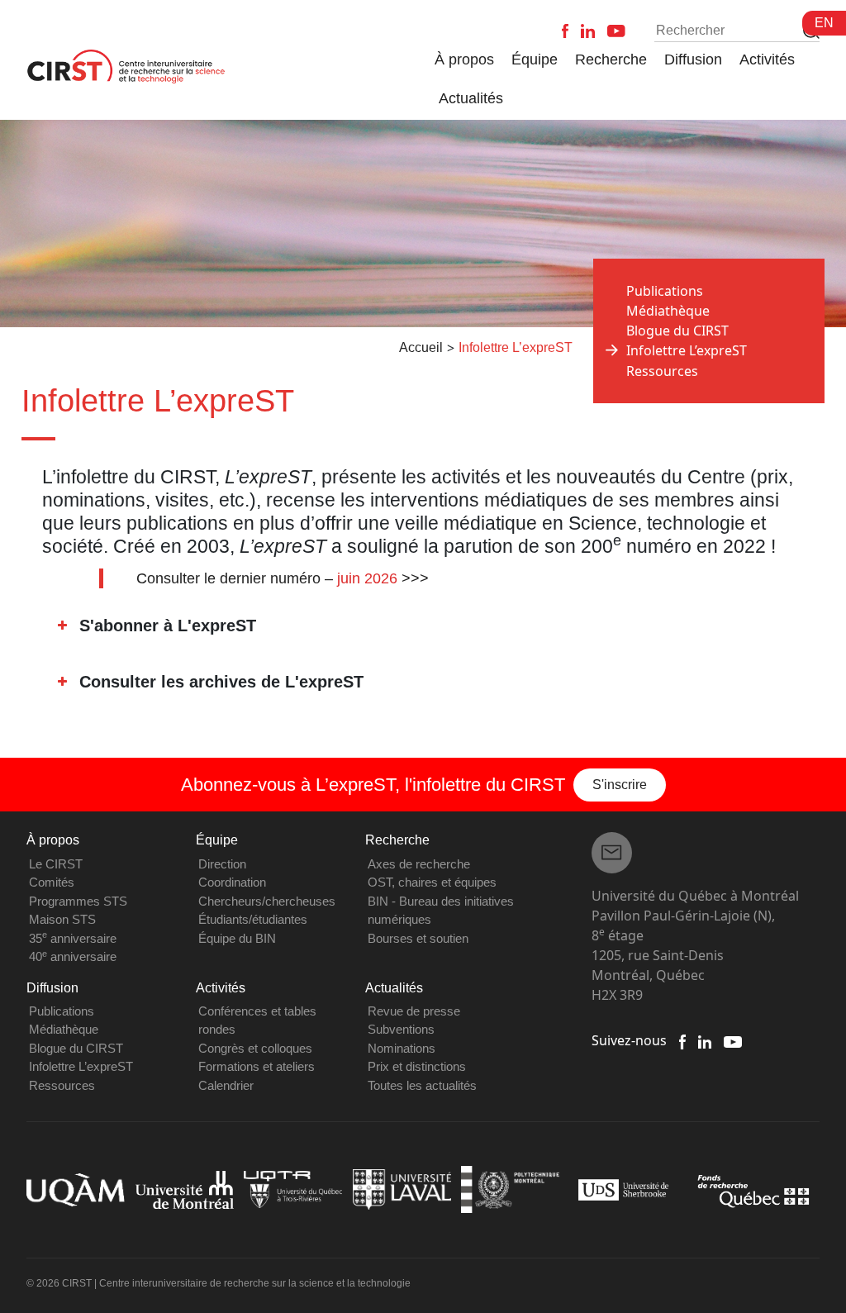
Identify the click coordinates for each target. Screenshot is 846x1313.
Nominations (401, 1048)
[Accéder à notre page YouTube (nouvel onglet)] (732, 1040)
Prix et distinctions (417, 1066)
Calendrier (226, 1085)
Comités (51, 882)
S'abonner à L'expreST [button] (167, 625)
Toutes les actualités (422, 1085)
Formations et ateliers (256, 1066)
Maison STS (62, 919)
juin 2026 (367, 578)
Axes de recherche (419, 864)
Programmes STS (78, 901)
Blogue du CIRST (677, 330)
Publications (664, 291)
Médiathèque (668, 311)
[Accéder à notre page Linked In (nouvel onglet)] (705, 1040)
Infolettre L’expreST (81, 1066)
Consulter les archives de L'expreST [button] (221, 682)
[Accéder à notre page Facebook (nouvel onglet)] (682, 1040)
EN (824, 23)
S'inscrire (619, 785)
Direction (222, 864)
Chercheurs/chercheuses (266, 901)
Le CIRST (56, 864)
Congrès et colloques (255, 1048)
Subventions (401, 1029)
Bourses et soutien (418, 938)
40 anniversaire (72, 956)
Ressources (662, 371)
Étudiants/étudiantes (252, 919)
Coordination (232, 882)
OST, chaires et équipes (432, 882)
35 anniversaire (72, 938)
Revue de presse (414, 1011)
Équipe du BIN (237, 938)
